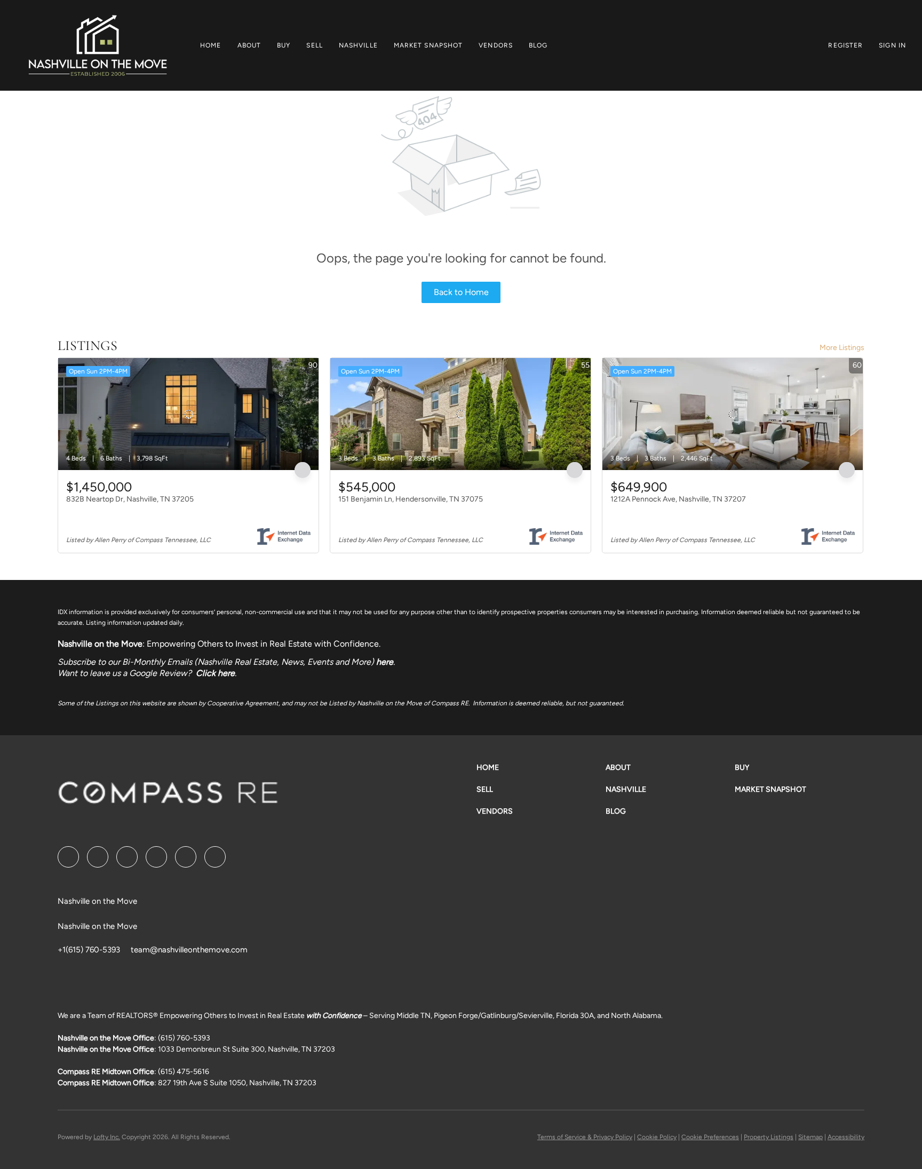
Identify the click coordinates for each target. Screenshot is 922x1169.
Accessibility (846, 1137)
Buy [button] (283, 45)
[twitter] (127, 857)
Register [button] (845, 45)
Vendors (496, 45)
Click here (215, 673)
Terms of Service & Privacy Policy (584, 1137)
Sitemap (810, 1137)
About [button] (249, 45)
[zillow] (156, 857)
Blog (538, 45)
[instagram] (185, 857)
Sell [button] (314, 45)
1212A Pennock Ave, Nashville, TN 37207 (678, 499)
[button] (97, 45)
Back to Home (461, 292)
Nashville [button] (358, 45)
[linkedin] (97, 857)
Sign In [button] (892, 45)
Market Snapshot (428, 45)
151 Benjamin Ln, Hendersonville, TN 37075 (410, 499)
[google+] (215, 857)
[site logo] (168, 796)
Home (210, 45)
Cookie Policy (657, 1137)
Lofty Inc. (106, 1137)
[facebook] (68, 857)
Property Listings (768, 1137)
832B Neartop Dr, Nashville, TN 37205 (130, 499)
